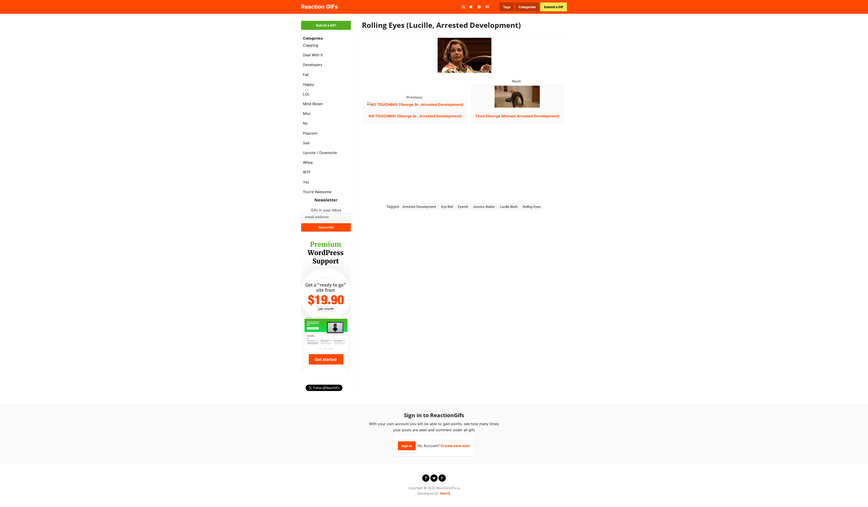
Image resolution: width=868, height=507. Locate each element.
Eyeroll (463, 206)
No (305, 123)
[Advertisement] (513, 160)
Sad (306, 143)
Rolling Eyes (532, 206)
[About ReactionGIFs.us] (479, 7)
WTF (307, 172)
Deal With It (313, 55)
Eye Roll (447, 206)
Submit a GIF (553, 7)
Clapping (310, 45)
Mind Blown (313, 104)
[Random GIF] (487, 7)
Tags (506, 7)
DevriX (445, 493)
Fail (306, 74)
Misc (307, 113)
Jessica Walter (484, 206)
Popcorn (310, 133)
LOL (306, 94)
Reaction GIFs (319, 6)
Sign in (406, 446)
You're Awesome (317, 192)
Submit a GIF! (326, 25)
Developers (312, 64)
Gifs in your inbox (326, 210)
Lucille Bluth (509, 206)
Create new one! (455, 445)
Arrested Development (419, 206)
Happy (308, 84)
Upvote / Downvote (320, 152)
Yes (306, 182)
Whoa (308, 162)
